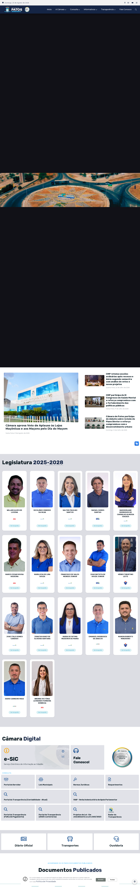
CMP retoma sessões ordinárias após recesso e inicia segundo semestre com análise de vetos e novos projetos (119, 379)
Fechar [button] (112, 879)
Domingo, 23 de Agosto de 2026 (17, 3)
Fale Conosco (125, 9)
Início (49, 9)
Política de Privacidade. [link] (46, 881)
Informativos (89, 9)
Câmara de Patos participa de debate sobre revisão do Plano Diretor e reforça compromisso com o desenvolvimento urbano (120, 421)
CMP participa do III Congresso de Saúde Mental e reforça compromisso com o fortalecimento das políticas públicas (121, 400)
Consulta (74, 9)
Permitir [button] (100, 879)
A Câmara (60, 9)
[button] (135, 187)
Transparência (107, 9)
